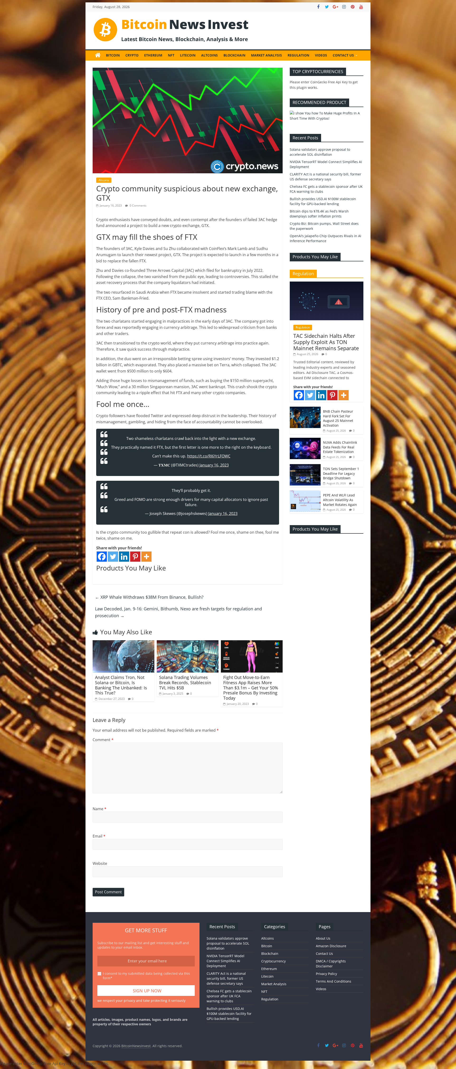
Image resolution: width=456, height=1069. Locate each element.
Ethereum (153, 55)
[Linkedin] (124, 556)
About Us (323, 938)
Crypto (131, 55)
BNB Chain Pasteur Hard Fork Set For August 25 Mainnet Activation (338, 418)
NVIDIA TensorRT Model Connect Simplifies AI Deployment (225, 961)
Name (99, 808)
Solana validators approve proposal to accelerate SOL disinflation (228, 943)
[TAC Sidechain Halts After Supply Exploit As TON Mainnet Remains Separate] (326, 284)
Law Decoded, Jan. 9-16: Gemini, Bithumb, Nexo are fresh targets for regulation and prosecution (178, 612)
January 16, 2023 (214, 465)
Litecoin (187, 55)
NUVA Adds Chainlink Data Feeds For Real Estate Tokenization (340, 447)
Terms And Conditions (333, 981)
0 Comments (138, 205)
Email (99, 836)
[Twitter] (113, 556)
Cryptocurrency (273, 961)
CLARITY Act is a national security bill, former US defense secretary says (226, 978)
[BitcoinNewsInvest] (98, 55)
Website (100, 863)
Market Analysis (266, 55)
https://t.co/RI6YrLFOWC (208, 456)
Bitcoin (113, 55)
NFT (171, 55)
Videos (321, 55)
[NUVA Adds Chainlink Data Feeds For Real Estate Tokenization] (305, 440)
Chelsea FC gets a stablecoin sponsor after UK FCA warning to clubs (229, 996)
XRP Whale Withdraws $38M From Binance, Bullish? (149, 597)
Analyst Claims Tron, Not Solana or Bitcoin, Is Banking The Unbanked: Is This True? (121, 685)
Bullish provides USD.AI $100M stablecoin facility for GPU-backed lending (229, 1013)
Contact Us (343, 55)
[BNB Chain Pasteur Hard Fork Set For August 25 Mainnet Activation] (305, 409)
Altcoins (209, 55)
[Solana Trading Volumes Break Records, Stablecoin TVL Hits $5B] (187, 643)
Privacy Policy (326, 973)
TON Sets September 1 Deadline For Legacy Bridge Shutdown (341, 473)
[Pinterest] (135, 556)
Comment (103, 739)
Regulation (298, 55)
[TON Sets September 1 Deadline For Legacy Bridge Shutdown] (305, 466)
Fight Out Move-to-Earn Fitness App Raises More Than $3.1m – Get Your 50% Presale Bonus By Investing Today (250, 687)
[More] (146, 556)
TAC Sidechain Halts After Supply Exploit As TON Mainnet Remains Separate (326, 342)
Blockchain (234, 55)
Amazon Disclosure (331, 946)
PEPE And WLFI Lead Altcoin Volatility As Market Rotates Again (340, 500)
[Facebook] (102, 556)
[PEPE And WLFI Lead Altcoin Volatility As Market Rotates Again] (305, 493)
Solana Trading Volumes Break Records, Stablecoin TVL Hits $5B (185, 682)
